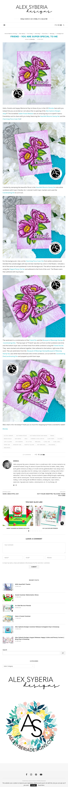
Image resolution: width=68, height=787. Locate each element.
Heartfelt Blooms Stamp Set (50, 116)
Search (5, 650)
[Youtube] (61, 25)
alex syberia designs (21, 435)
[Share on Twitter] (40, 454)
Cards (25, 438)
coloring (59, 438)
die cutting (29, 441)
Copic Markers (19, 441)
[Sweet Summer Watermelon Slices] (8, 597)
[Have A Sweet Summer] (50, 516)
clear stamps (50, 438)
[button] (5, 518)
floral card (47, 441)
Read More (41, 785)
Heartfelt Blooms (29, 444)
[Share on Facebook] (38, 454)
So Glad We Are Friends (18, 528)
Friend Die (33, 340)
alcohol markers (8, 435)
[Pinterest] (58, 25)
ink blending (52, 444)
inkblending (7, 447)
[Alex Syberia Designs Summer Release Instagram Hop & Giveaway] (8, 629)
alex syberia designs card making (38, 435)
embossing (38, 441)
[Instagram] (56, 25)
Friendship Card (17, 444)
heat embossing (41, 444)
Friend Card (7, 444)
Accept (33, 785)
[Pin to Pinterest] (41, 454)
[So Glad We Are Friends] (18, 516)
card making (18, 438)
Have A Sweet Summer (50, 528)
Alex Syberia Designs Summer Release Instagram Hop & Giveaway (37, 627)
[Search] (63, 25)
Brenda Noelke (8, 438)
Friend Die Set (58, 345)
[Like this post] (36, 454)
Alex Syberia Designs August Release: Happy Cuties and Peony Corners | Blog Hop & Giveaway (39, 638)
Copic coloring (8, 441)
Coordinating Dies (9, 343)
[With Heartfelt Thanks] (8, 587)
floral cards (56, 441)
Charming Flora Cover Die (11, 119)
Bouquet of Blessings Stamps (52, 340)
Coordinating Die (9, 193)
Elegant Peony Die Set (17, 269)
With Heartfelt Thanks (22, 584)
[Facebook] (55, 25)
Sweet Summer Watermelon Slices (27, 595)
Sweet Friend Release (26, 114)
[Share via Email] (43, 454)
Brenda (33, 39)
